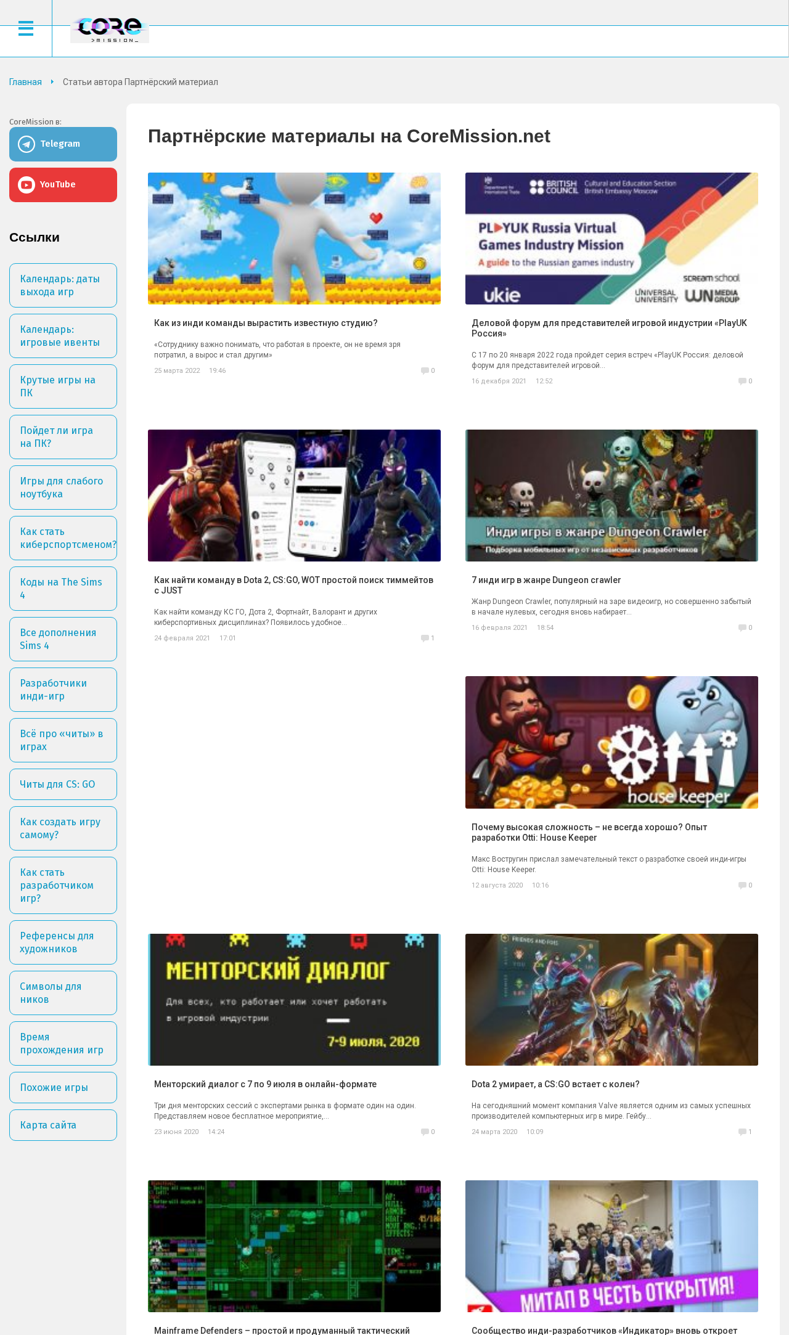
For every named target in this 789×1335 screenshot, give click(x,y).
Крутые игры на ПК (58, 386)
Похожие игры (54, 1087)
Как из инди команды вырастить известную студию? (266, 323)
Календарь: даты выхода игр (60, 285)
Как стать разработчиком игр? (57, 885)
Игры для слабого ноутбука (61, 487)
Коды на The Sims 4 (61, 588)
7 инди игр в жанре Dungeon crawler (546, 580)
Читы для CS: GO (57, 784)
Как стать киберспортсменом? (68, 538)
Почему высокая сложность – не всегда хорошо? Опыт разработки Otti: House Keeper (589, 832)
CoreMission (109, 30)
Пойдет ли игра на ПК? (56, 437)
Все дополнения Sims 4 (58, 639)
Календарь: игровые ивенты (60, 336)
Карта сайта (48, 1125)
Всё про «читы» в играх (62, 740)
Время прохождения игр (62, 1043)
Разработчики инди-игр (53, 689)
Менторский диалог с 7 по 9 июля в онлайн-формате (265, 1084)
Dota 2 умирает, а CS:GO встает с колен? (556, 1084)
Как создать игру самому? (60, 828)
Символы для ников (51, 993)
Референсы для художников (57, 942)
